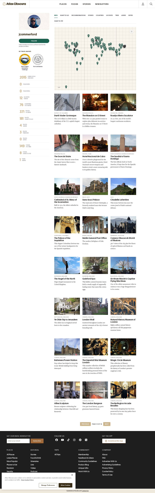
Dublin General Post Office (94, 238)
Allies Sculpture (61, 403)
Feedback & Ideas (86, 458)
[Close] (72, 475)
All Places (10, 454)
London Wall (88, 320)
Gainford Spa (88, 279)
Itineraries (35, 461)
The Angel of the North (64, 279)
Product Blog (83, 465)
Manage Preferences (48, 485)
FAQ (103, 458)
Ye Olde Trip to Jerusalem (66, 320)
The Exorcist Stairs (62, 156)
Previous (85, 424)
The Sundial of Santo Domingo (120, 157)
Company (106, 450)
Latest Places (12, 458)
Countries (100, 15)
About (104, 454)
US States (109, 15)
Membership (83, 454)
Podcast (34, 471)
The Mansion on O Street (93, 115)
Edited (130, 15)
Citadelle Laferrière (120, 200)
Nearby (10, 471)
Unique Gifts (83, 468)
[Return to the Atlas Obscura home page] (15, 4)
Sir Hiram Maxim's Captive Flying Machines (123, 280)
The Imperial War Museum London (94, 361)
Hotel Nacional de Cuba (93, 156)
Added (123, 15)
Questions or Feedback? (77, 491)
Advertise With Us (109, 461)
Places (10, 450)
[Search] (151, 4)
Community (83, 450)
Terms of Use (107, 475)
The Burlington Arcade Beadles (121, 404)
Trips (57, 450)
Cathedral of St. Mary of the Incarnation (65, 201)
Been (56, 15)
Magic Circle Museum (121, 360)
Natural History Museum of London (123, 321)
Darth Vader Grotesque (65, 115)
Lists (32, 465)
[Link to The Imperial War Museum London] (95, 346)
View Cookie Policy (27, 480)
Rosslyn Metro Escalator (122, 115)
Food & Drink (36, 458)
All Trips (57, 454)
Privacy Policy (107, 468)
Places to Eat (12, 465)
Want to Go (64, 15)
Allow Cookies (65, 485)
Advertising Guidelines (111, 465)
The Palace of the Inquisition (62, 239)
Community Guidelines (87, 461)
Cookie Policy (107, 471)
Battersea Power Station (65, 360)
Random (10, 468)
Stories (90, 15)
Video (33, 468)
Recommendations (79, 15)
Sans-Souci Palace (91, 200)
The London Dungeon (92, 403)
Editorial (35, 450)
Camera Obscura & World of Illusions (123, 239)
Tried (117, 15)
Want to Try (58, 21)
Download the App (115, 441)
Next (107, 424)
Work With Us (83, 471)
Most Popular (12, 461)
